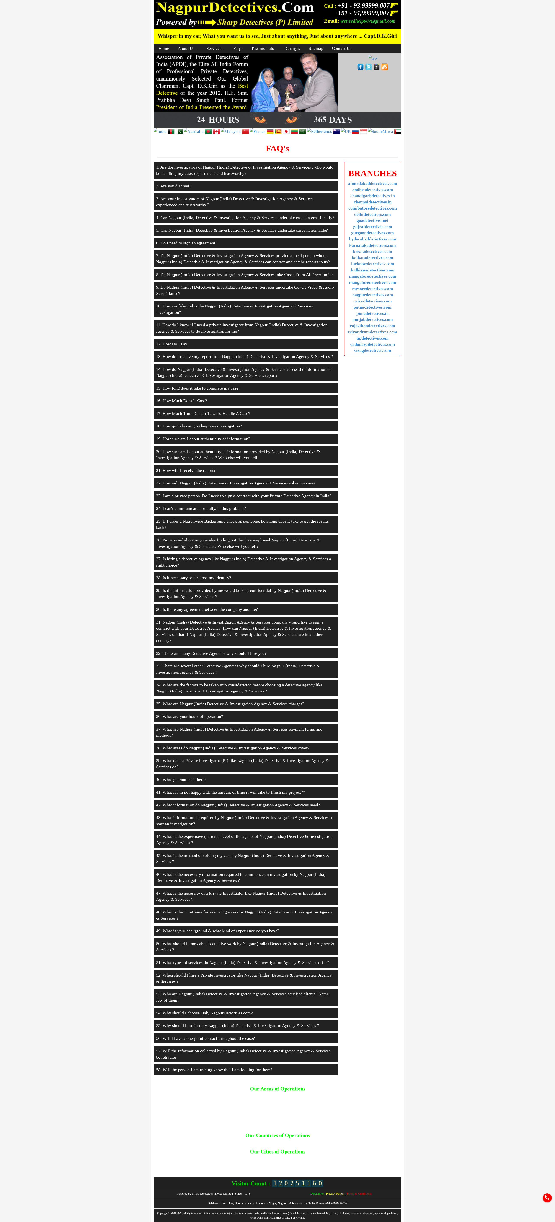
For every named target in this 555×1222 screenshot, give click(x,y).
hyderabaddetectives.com (372, 239)
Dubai (265, 1142)
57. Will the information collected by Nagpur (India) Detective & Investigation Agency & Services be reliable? (243, 1054)
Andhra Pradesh (190, 1158)
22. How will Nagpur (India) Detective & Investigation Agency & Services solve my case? (236, 483)
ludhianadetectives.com (373, 270)
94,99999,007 (364, 12)
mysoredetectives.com (372, 288)
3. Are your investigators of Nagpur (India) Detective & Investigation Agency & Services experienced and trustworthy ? (234, 201)
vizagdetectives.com (372, 350)
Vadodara (292, 1166)
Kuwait (285, 1142)
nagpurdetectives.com (372, 294)
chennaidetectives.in (373, 202)
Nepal (311, 1142)
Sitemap (316, 48)
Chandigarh (257, 1158)
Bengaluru (226, 1158)
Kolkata (177, 1162)
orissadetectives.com (372, 301)
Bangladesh (227, 1142)
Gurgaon (326, 1158)
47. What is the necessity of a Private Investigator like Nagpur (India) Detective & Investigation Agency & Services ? (241, 896)
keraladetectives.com (372, 251)
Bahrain (211, 1142)
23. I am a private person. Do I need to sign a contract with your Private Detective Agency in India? (243, 495)
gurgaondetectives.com (372, 232)
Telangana (385, 1162)
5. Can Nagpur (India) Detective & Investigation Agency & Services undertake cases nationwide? (242, 230)
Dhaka (254, 1142)
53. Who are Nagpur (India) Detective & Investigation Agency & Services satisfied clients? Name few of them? (242, 997)
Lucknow (191, 1162)
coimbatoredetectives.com (372, 208)
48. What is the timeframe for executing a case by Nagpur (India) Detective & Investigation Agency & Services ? (244, 915)
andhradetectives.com (372, 189)
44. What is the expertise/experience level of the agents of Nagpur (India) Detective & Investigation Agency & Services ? (244, 839)
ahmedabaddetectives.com (372, 183)
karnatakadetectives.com (372, 245)
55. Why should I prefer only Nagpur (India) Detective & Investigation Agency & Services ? (237, 1025)
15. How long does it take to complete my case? (198, 388)
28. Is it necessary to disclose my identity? (193, 577)
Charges (293, 48)
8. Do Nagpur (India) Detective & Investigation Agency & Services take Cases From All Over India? (244, 274)
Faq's (237, 48)
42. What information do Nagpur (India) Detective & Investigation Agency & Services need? (238, 805)
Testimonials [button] (263, 48)
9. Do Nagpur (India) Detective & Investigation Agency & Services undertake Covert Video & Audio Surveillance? (245, 290)
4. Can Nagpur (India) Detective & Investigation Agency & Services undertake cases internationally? (245, 217)
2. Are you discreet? (173, 186)
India (275, 1142)
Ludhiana (206, 1162)
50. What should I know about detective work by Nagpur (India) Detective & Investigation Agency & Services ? (245, 946)
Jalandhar (358, 1158)
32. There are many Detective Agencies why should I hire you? (211, 653)
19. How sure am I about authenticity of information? (203, 438)
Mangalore (222, 1162)
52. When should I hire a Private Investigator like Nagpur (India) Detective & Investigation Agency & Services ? (244, 978)
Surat (372, 1162)
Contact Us (341, 48)
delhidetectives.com (372, 214)
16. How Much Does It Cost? (181, 400)
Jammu (372, 1158)
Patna (324, 1162)
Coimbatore (289, 1158)
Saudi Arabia (326, 1142)
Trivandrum (254, 1166)
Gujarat (313, 1158)
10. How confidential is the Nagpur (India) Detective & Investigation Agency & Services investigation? (234, 309)
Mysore (250, 1162)
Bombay (242, 1158)
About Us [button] (187, 48)
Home (163, 48)
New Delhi (288, 1162)
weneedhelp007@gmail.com (368, 21)
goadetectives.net (372, 220)
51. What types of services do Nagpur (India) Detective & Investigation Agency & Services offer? (242, 962)
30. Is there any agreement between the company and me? (207, 609)
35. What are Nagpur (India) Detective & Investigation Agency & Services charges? (230, 703)
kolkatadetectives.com (372, 257)
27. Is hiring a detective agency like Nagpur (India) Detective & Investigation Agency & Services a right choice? (243, 561)
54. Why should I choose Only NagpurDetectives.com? (204, 1013)
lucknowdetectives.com (372, 263)
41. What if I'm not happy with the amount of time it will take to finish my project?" (230, 792)
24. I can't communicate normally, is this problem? (201, 508)
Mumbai (237, 1162)
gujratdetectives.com (372, 226)
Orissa (314, 1162)
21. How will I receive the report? (185, 470)
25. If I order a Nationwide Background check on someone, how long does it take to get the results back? (242, 524)
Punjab (345, 1162)
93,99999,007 (364, 5)
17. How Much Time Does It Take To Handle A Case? (203, 413)
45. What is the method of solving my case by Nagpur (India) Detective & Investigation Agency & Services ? (243, 858)
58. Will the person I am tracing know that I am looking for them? (214, 1069)
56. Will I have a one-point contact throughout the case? (205, 1038)
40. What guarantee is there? (181, 779)
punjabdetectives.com (372, 319)
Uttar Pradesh (274, 1166)
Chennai (273, 1158)
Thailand (343, 1142)
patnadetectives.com (373, 307)
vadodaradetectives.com (372, 344)
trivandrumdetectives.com (372, 331)
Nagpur (262, 1162)
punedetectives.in (372, 313)
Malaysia (298, 1142)
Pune (334, 1162)
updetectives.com (373, 338)
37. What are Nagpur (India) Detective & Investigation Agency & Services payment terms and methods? (239, 732)
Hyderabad (342, 1158)
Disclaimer (317, 1193)
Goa (302, 1158)
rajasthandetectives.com (372, 325)
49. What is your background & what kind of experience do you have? (217, 930)
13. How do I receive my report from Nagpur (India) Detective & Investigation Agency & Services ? (244, 356)
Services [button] (214, 48)
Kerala (165, 1162)
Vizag (304, 1166)
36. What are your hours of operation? (189, 716)
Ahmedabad (168, 1158)
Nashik (274, 1162)
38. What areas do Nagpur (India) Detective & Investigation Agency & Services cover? (233, 748)
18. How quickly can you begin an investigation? (199, 426)
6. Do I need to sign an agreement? (186, 242)
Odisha (302, 1162)
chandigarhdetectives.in (372, 195)
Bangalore (210, 1158)
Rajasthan (359, 1162)
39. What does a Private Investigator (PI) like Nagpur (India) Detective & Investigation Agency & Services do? (242, 763)
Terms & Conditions (358, 1193)
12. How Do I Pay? (172, 343)
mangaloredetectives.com (372, 276)
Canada (243, 1142)
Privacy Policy (335, 1193)
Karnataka (386, 1158)
